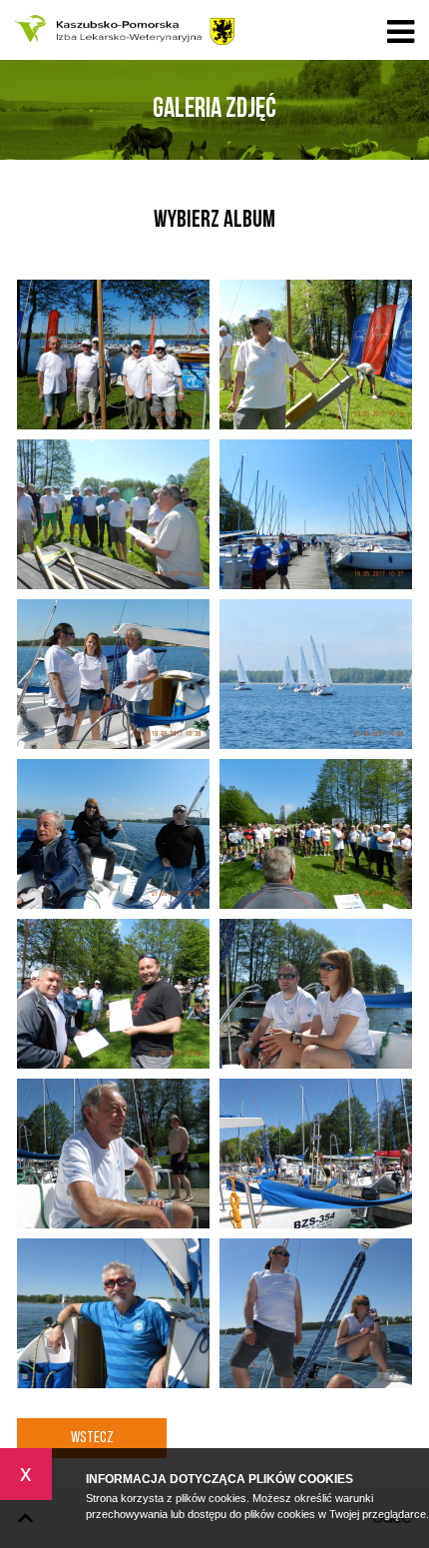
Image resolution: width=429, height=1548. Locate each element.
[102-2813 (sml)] (113, 514)
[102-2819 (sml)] (113, 994)
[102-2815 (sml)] (113, 674)
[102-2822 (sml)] (315, 1153)
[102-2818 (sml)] (315, 834)
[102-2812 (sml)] (315, 354)
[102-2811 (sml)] (113, 354)
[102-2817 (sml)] (113, 834)
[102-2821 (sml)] (113, 1153)
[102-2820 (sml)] (315, 994)
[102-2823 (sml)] (113, 1313)
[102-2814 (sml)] (315, 514)
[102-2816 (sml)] (315, 674)
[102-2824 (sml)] (315, 1313)
